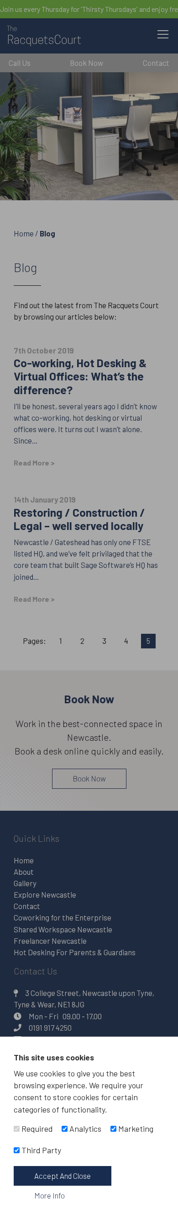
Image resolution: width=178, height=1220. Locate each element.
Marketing (134, 1129)
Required (36, 1129)
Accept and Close (62, 1175)
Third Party (40, 1150)
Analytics (84, 1129)
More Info (49, 1195)
